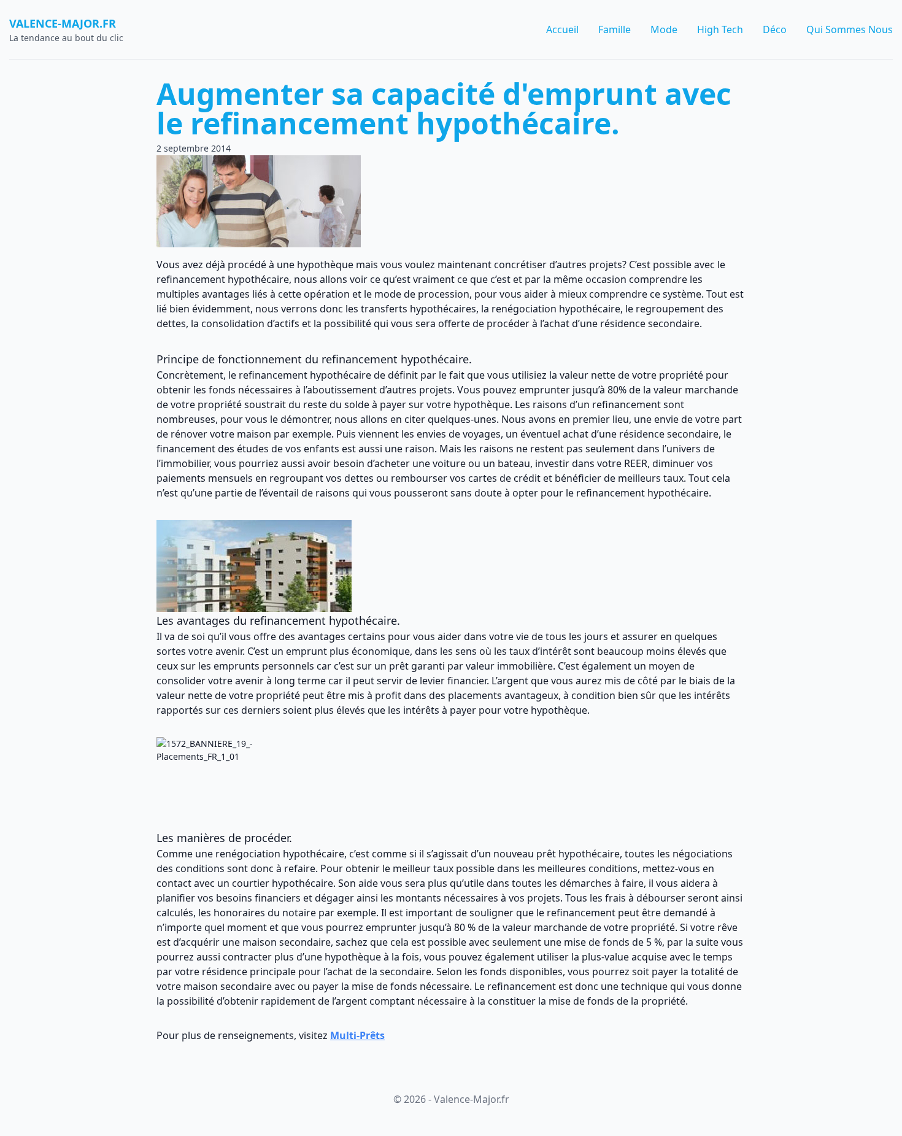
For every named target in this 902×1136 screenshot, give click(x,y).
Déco (775, 29)
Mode (663, 29)
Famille (614, 29)
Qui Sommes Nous (849, 29)
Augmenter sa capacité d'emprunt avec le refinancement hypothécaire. (443, 108)
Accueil (562, 29)
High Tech (720, 29)
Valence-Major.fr (62, 23)
